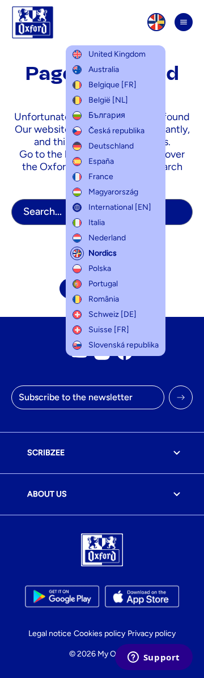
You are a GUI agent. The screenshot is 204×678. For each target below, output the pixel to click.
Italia (96, 222)
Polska (99, 268)
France (100, 176)
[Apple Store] (142, 596)
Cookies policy (99, 633)
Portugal (103, 284)
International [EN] (119, 207)
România (103, 299)
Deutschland (111, 146)
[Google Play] (62, 596)
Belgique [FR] (112, 85)
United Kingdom (117, 54)
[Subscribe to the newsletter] (181, 397)
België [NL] (108, 100)
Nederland (107, 238)
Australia (103, 69)
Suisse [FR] (108, 329)
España (101, 161)
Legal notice (49, 633)
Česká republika (116, 130)
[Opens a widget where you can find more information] (153, 658)
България (106, 115)
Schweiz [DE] (112, 314)
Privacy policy (152, 633)
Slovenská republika (123, 345)
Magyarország (113, 192)
